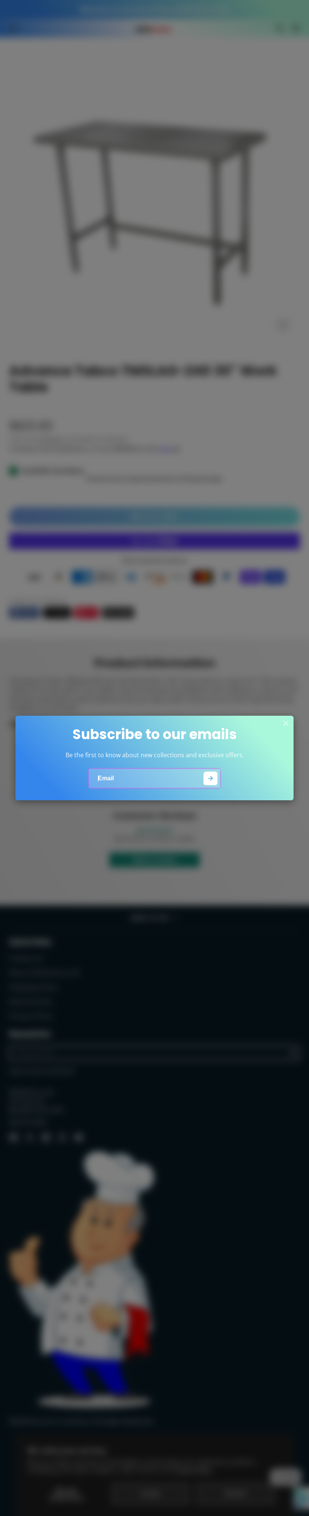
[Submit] (210, 779)
